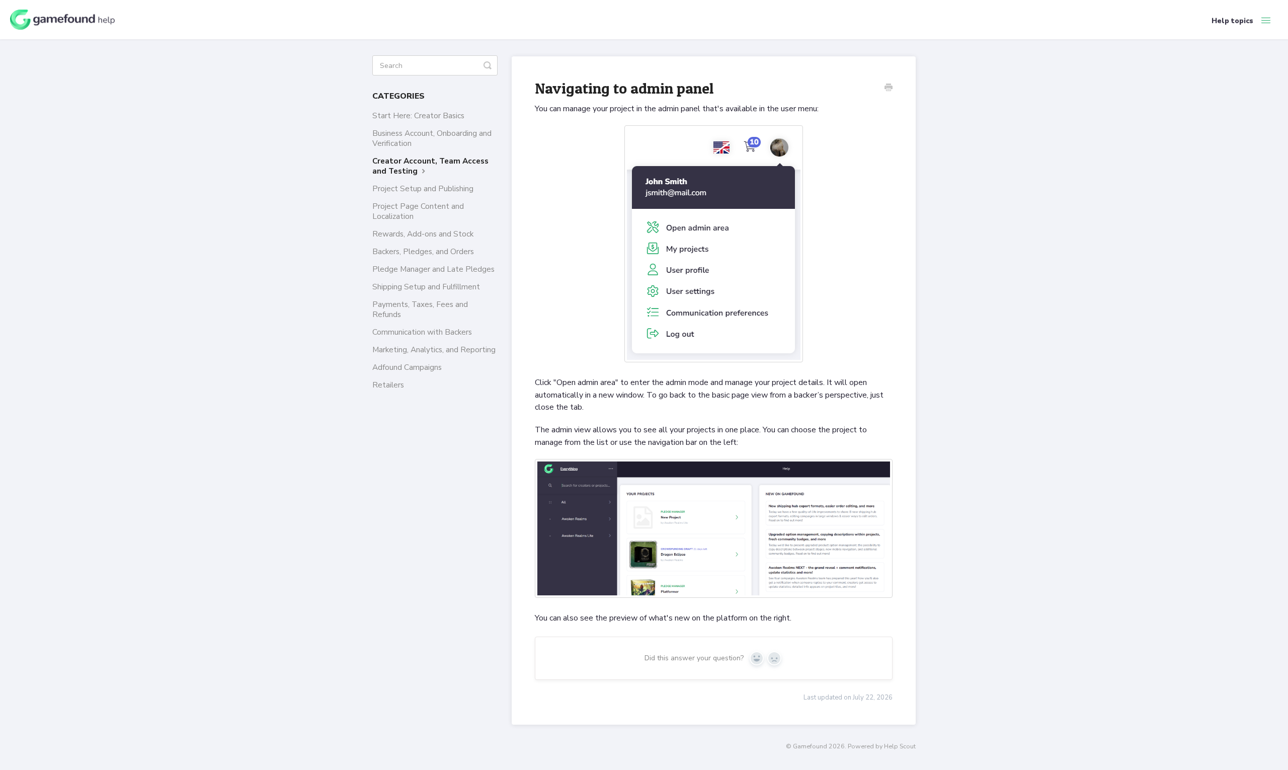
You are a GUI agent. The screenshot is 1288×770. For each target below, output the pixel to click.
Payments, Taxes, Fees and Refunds (420, 309)
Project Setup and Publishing (422, 188)
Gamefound (810, 746)
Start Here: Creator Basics (418, 115)
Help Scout (900, 746)
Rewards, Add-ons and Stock (422, 233)
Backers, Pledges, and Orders (423, 251)
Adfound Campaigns (407, 367)
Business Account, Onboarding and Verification (432, 138)
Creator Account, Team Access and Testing (430, 166)
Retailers (388, 384)
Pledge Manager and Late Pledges (433, 269)
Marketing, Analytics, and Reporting (434, 349)
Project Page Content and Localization (418, 211)
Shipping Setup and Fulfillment (426, 286)
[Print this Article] (888, 88)
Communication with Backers (422, 332)
